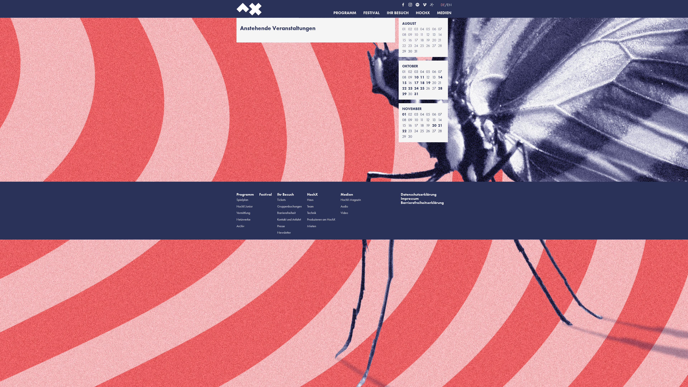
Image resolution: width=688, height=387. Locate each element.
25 (422, 88)
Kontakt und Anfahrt (289, 219)
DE (443, 5)
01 (404, 114)
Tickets (281, 200)
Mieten (311, 226)
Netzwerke (243, 219)
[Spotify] (417, 4)
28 (440, 88)
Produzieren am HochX (321, 219)
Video (344, 213)
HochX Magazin (351, 200)
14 (440, 77)
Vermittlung (243, 213)
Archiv (240, 226)
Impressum (410, 198)
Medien (444, 13)
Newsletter (284, 232)
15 (404, 82)
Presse (281, 226)
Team (310, 206)
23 (410, 88)
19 (428, 82)
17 (416, 82)
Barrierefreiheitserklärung (422, 202)
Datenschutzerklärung (418, 194)
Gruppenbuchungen (289, 206)
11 (422, 77)
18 (422, 82)
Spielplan (242, 200)
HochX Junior (244, 206)
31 (416, 94)
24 (416, 88)
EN (449, 5)
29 (404, 94)
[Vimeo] (424, 4)
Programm (344, 13)
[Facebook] (403, 4)
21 (440, 125)
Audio (344, 206)
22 (404, 88)
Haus (310, 200)
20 (434, 125)
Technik (311, 213)
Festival (371, 13)
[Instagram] (410, 4)
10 (416, 77)
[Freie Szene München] (432, 4)
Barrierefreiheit (286, 213)
